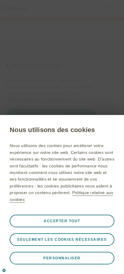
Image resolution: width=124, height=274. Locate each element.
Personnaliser (62, 258)
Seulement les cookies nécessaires (62, 239)
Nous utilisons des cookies (52, 130)
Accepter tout (62, 221)
